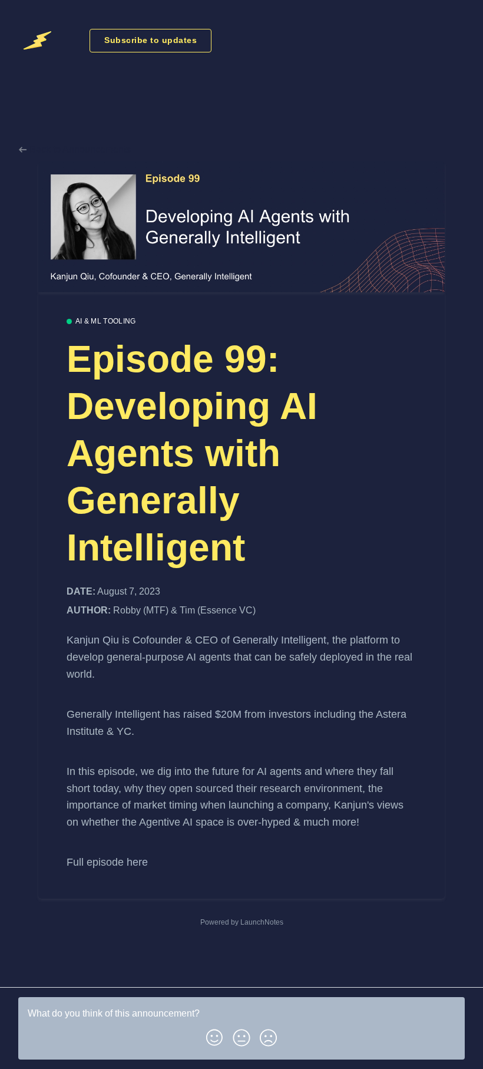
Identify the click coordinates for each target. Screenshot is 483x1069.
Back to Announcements (79, 149)
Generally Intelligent (279, 640)
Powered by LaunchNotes (241, 922)
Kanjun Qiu (93, 640)
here (137, 862)
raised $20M (212, 714)
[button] (214, 1035)
